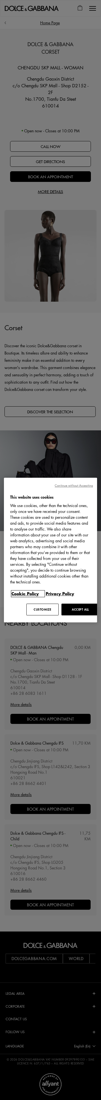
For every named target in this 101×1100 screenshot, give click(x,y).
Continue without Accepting (74, 485)
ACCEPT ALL (80, 609)
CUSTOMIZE (42, 609)
